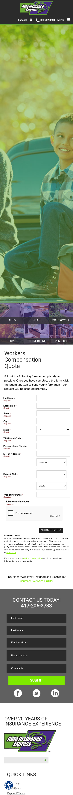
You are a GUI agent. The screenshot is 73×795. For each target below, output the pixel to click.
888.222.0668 (47, 20)
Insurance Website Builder (36, 581)
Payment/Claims (16, 793)
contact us (11, 552)
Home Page (13, 783)
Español (22, 20)
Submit (36, 680)
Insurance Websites (20, 577)
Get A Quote (14, 788)
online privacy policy (32, 558)
